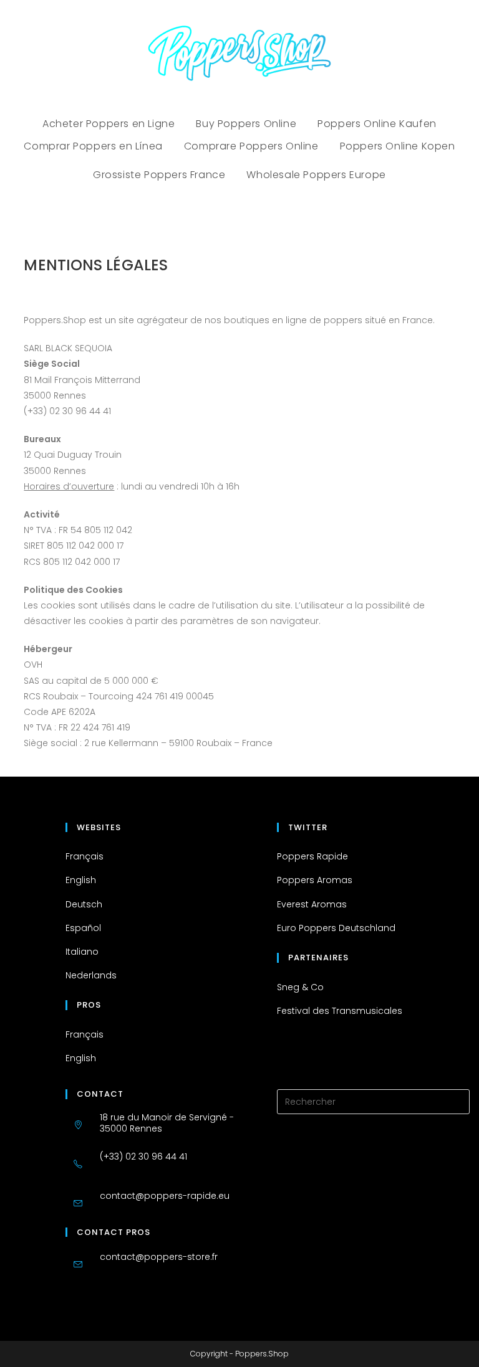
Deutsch (83, 904)
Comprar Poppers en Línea (93, 146)
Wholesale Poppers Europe (315, 175)
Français (84, 856)
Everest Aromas (312, 904)
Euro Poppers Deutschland (336, 928)
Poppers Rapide (312, 856)
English (80, 880)
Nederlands (91, 975)
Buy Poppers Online (246, 123)
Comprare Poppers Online (251, 146)
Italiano (82, 951)
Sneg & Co (300, 987)
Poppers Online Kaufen (377, 123)
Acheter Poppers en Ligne (108, 123)
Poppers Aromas (314, 880)
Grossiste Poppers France (159, 175)
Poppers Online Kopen (397, 146)
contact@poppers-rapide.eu (165, 1196)
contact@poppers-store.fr (159, 1257)
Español (83, 928)
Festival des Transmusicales (339, 1011)
